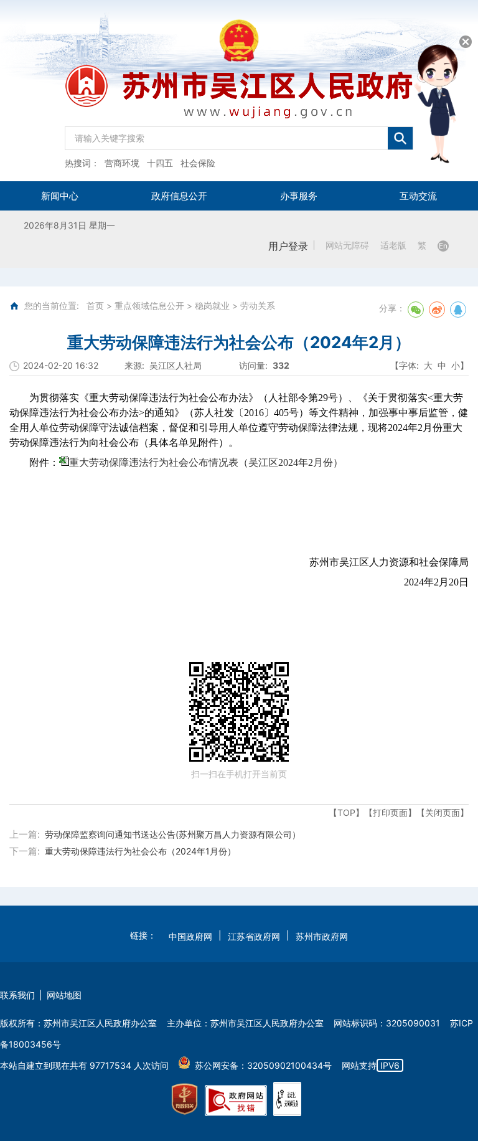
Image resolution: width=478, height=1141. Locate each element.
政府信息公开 (179, 196)
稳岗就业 (212, 305)
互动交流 (418, 196)
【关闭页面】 (442, 812)
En (443, 245)
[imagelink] (185, 1099)
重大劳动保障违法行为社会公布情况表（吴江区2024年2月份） (206, 462)
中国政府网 (190, 936)
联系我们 (17, 995)
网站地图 (64, 995)
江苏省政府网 (254, 936)
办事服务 (298, 196)
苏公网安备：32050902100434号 (263, 1065)
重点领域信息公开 (149, 305)
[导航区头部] (239, 90)
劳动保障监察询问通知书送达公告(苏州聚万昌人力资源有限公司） (173, 834)
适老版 (393, 245)
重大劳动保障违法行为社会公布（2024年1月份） (140, 851)
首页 (95, 305)
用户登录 (288, 246)
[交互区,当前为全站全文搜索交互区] (239, 135)
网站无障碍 (347, 245)
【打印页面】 (390, 812)
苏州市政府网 (322, 936)
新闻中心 (59, 196)
